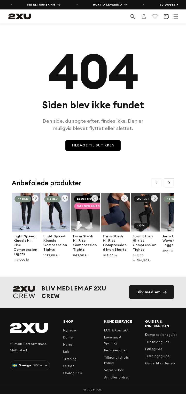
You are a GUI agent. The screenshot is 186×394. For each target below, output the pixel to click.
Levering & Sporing (113, 340)
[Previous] (156, 182)
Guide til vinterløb (160, 363)
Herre (67, 344)
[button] (175, 16)
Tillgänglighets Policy (116, 360)
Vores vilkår (114, 370)
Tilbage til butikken (93, 145)
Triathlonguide (157, 342)
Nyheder (70, 330)
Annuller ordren (117, 377)
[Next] (169, 182)
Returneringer (115, 350)
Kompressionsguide (159, 335)
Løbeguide (153, 349)
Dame (68, 337)
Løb (66, 352)
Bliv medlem (149, 292)
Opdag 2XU (72, 373)
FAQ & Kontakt (116, 330)
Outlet (68, 366)
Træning (70, 359)
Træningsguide (157, 356)
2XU (99, 390)
